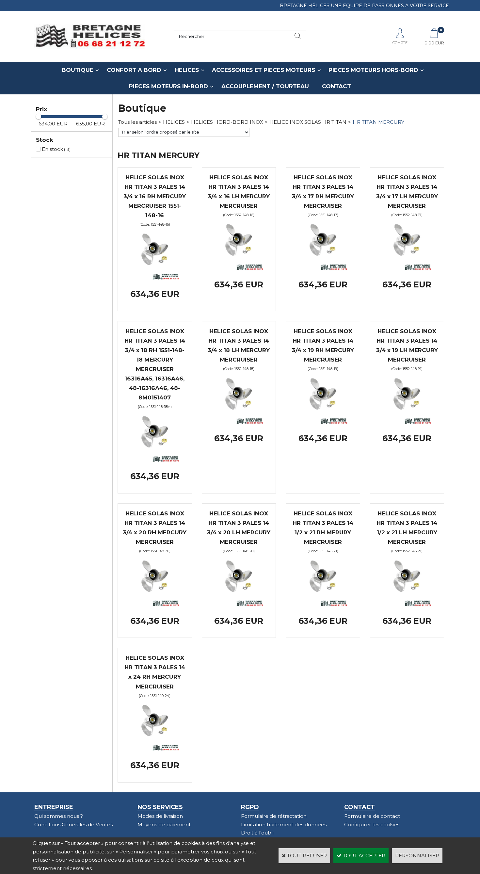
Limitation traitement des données (284, 824)
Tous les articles (137, 122)
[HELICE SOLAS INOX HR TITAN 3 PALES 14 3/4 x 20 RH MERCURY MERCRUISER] (154, 605)
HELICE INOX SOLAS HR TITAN (307, 122)
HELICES (187, 70)
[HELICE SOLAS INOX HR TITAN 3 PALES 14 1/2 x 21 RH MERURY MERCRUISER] (322, 605)
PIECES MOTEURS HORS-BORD (373, 70)
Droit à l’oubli (257, 833)
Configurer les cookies (371, 824)
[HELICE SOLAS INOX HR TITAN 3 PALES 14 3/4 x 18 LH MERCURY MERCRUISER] (238, 422)
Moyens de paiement (164, 824)
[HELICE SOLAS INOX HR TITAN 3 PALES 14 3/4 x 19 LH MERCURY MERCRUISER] (406, 422)
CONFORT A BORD (134, 70)
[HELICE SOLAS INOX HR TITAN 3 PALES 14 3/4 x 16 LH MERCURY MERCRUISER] (238, 269)
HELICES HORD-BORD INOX (227, 122)
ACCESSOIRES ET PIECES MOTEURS (263, 70)
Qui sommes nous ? (58, 816)
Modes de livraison (160, 816)
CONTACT (336, 86)
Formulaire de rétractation (274, 816)
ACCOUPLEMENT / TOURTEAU (265, 86)
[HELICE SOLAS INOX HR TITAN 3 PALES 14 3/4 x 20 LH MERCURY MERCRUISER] (238, 605)
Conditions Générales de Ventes (73, 824)
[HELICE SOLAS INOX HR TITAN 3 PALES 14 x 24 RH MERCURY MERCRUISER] (154, 749)
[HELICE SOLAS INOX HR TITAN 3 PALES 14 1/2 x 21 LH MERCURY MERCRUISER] (406, 605)
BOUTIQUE (77, 70)
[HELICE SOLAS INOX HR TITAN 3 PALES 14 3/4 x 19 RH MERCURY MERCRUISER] (322, 422)
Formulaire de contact (372, 816)
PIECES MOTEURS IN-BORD (168, 86)
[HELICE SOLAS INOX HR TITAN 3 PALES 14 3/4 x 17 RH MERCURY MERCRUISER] (322, 269)
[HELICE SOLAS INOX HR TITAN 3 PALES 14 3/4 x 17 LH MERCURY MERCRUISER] (406, 269)
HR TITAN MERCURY (378, 122)
